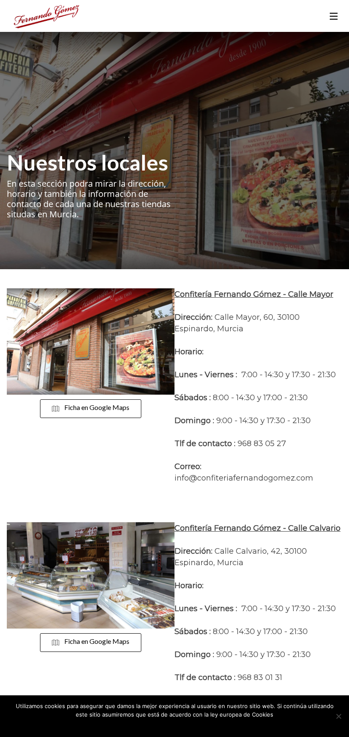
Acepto (158, 725)
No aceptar (186, 725)
